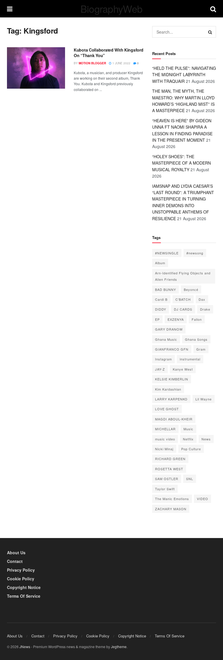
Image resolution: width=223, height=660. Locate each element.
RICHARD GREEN (170, 458)
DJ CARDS (183, 309)
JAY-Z (160, 369)
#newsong (194, 253)
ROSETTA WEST (169, 468)
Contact (15, 561)
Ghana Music (166, 339)
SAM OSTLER (166, 478)
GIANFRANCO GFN (171, 349)
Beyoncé (191, 289)
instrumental (190, 359)
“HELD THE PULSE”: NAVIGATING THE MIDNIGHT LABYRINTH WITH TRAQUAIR (184, 74)
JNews (24, 646)
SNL (189, 478)
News (206, 439)
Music (188, 428)
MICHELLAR (165, 428)
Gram (201, 349)
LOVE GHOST (167, 408)
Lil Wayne (203, 399)
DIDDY (160, 309)
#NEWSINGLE (167, 253)
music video (165, 439)
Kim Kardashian (168, 389)
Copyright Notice (24, 587)
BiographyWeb (111, 9)
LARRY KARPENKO (171, 399)
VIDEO (202, 498)
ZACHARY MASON (170, 508)
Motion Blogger (92, 63)
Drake (205, 309)
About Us (16, 552)
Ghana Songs (196, 339)
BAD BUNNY (165, 289)
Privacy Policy (21, 570)
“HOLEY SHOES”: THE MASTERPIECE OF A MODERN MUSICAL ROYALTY (181, 163)
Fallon (197, 319)
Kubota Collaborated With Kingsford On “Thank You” (108, 53)
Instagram (163, 359)
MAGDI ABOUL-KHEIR (174, 419)
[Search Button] (210, 32)
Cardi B (161, 299)
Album (160, 262)
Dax (202, 299)
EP (157, 319)
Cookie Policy (20, 578)
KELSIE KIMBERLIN (171, 379)
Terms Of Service (23, 596)
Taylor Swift (165, 488)
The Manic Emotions (172, 498)
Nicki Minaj (164, 448)
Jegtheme (119, 646)
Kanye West (183, 369)
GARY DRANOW (169, 329)
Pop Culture (191, 448)
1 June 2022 (121, 63)
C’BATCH (183, 299)
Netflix (188, 439)
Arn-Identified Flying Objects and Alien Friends (183, 276)
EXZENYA (176, 319)
